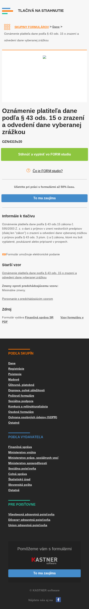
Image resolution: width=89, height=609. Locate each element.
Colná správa (17, 474)
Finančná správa (20, 447)
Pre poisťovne (22, 504)
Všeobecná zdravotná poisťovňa (31, 514)
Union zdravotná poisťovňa (27, 525)
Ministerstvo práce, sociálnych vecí (33, 457)
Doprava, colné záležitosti (26, 390)
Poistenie (15, 374)
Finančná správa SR (39, 317)
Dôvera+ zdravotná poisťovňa (29, 519)
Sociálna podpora (20, 401)
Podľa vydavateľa (25, 437)
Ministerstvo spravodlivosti (27, 463)
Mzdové (13, 379)
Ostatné (13, 422)
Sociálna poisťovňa (22, 468)
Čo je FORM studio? (48, 171)
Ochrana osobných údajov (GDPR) (32, 417)
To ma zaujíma (44, 198)
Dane (56, 26)
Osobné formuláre (21, 411)
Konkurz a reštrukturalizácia (28, 406)
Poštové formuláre (21, 395)
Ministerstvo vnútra (22, 452)
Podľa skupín (21, 353)
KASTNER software (46, 590)
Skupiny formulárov (31, 27)
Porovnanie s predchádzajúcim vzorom (27, 298)
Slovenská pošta (20, 484)
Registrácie (16, 368)
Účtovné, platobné (21, 384)
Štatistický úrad (19, 479)
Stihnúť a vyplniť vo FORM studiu (44, 154)
